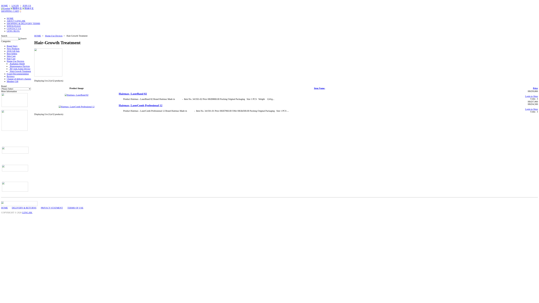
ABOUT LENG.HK (16, 21)
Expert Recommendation (18, 74)
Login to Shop (531, 96)
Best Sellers (12, 53)
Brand (4, 86)
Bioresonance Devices (19, 66)
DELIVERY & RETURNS (24, 208)
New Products (13, 48)
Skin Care (11, 56)
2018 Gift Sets (13, 51)
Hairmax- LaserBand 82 (133, 93)
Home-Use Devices (53, 36)
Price (535, 88)
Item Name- (319, 88)
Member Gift (12, 81)
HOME (4, 5)
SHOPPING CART (10, 11)
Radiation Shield (17, 64)
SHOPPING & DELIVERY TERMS (23, 23)
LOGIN (15, 5)
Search (4, 36)
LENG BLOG (13, 31)
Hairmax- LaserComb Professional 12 (140, 105)
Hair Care (11, 59)
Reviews (10, 76)
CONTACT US (14, 28)
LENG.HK (27, 212)
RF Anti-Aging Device (19, 69)
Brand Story (12, 46)
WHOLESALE (14, 26)
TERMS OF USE (75, 208)
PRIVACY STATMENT (52, 208)
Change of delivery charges (19, 79)
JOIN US (27, 5)
